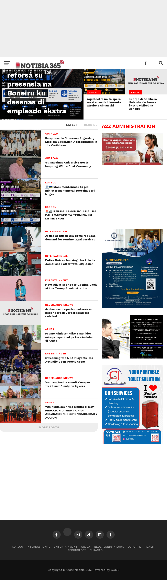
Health (150, 546)
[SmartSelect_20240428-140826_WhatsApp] (132, 164)
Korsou (17, 546)
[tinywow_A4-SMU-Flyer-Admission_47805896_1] (132, 307)
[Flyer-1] (132, 442)
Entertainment (65, 546)
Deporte (134, 546)
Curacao (96, 550)
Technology (76, 550)
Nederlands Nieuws (109, 546)
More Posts (49, 427)
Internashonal (38, 546)
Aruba (85, 546)
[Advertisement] (83, 28)
